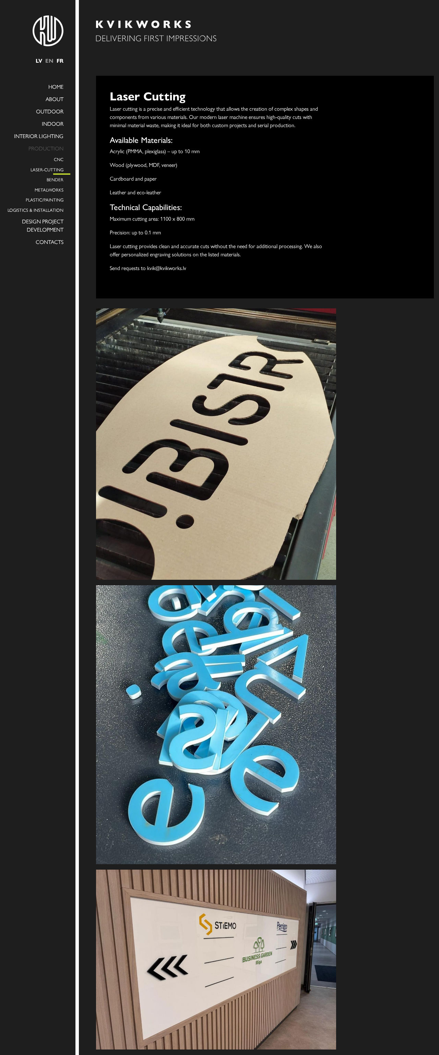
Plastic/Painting (44, 199)
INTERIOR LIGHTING (38, 136)
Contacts (49, 242)
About (54, 99)
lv (39, 60)
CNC (58, 159)
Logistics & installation (35, 210)
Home (55, 86)
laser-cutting (47, 169)
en (49, 60)
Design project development (42, 225)
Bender (55, 179)
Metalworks (49, 189)
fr (60, 60)
